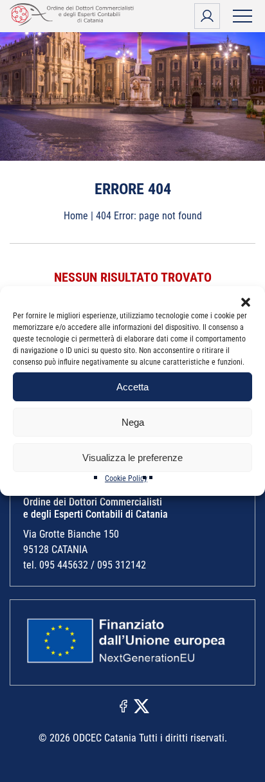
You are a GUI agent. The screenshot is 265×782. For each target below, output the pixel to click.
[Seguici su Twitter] (141, 705)
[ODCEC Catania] (74, 22)
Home (76, 216)
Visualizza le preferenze (132, 457)
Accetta (132, 386)
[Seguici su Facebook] (123, 705)
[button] (245, 302)
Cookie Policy (126, 478)
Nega (133, 422)
